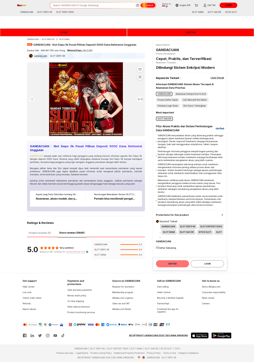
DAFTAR (190, 32)
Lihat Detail (217, 77)
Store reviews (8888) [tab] (72, 232)
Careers (206, 303)
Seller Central (163, 292)
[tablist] (86, 232)
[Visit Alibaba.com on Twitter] (40, 335)
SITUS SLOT (167, 348)
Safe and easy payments (79, 290)
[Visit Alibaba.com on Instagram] (48, 335)
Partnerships (163, 303)
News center (208, 298)
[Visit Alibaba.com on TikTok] (63, 335)
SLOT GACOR (151, 348)
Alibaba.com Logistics (122, 298)
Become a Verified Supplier (170, 298)
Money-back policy (76, 295)
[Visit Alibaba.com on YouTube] (55, 335)
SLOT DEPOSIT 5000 (117, 348)
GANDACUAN (33, 39)
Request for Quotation (123, 286)
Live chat (27, 292)
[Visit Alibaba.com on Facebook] (25, 335)
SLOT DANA (64, 39)
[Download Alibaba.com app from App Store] (200, 335)
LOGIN (63, 32)
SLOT (178, 348)
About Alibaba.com (211, 286)
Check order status (32, 298)
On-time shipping (75, 301)
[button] (137, 5)
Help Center (29, 286)
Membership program (122, 292)
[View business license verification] (139, 357)
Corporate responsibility (214, 292)
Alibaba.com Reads (121, 309)
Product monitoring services (81, 312)
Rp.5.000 (79, 50)
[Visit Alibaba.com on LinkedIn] (32, 335)
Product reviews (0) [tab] (40, 232)
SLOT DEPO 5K (48, 39)
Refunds (27, 303)
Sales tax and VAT (121, 303)
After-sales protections (78, 306)
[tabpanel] (86, 249)
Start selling (163, 286)
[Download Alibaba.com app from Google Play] (221, 335)
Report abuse (29, 309)
